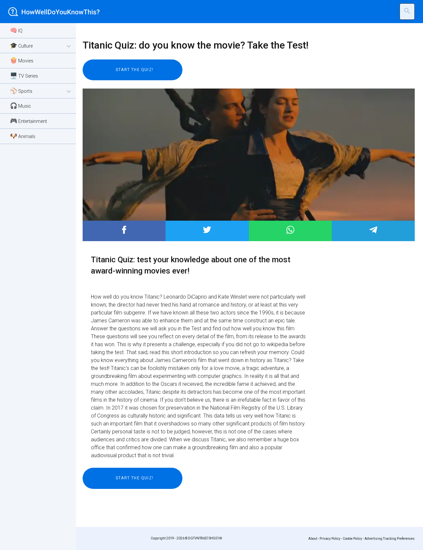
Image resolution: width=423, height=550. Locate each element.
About (312, 538)
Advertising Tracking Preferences (390, 538)
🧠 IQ (16, 30)
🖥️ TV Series (24, 75)
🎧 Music (20, 105)
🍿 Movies (21, 60)
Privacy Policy (330, 538)
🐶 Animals (22, 135)
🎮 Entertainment (28, 120)
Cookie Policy (352, 538)
